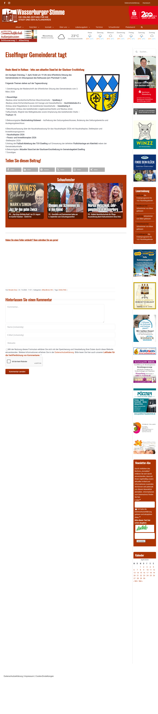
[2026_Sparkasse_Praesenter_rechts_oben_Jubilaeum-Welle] (143, 7)
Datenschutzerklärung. (64, 352)
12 (154, 570)
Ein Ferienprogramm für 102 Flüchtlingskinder (145, 198)
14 (138, 573)
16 (144, 573)
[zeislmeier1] (144, 349)
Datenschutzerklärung (143, 512)
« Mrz (135, 581)
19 (154, 573)
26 (154, 575)
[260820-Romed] (105, 184)
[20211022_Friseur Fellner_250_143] (144, 422)
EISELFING (62, 290)
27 (135, 578)
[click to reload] (145, 528)
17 (147, 573)
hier (138, 497)
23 (144, 575)
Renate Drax (13, 290)
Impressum (29, 676)
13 (135, 573)
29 (141, 578)
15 (141, 573)
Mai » (141, 581)
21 (138, 575)
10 (147, 570)
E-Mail (138, 500)
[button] (142, 27)
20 (135, 575)
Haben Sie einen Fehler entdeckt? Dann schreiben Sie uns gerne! (31, 239)
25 (151, 575)
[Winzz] (144, 121)
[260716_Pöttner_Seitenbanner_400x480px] (144, 390)
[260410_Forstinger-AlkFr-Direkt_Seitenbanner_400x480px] (144, 283)
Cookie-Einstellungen (45, 676)
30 (144, 578)
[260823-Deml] (65, 184)
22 (141, 575)
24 (147, 575)
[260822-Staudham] (26, 184)
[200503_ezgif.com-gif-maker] (144, 316)
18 (151, 573)
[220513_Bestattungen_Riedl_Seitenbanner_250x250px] (144, 361)
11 (151, 570)
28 (138, 578)
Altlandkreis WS (47, 290)
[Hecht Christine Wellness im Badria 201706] (144, 441)
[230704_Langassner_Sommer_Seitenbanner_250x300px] (144, 251)
